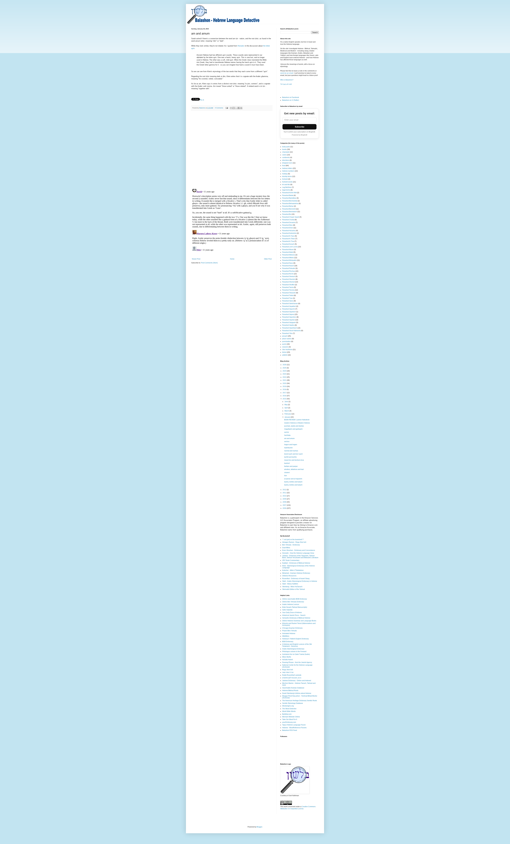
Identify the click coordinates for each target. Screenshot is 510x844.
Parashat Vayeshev (289, 317)
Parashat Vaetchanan (290, 303)
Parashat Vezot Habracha (291, 331)
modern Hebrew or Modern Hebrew (297, 423)
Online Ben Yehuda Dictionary (293, 602)
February (287, 414)
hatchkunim (288, 448)
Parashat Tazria (288, 287)
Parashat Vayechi (288, 309)
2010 (285, 496)
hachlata (287, 435)
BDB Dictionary (287, 641)
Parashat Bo (286, 214)
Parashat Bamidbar (289, 198)
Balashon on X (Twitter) (290, 100)
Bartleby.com (287, 714)
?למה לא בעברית (286, 84)
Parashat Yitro (287, 333)
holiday (285, 174)
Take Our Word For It (289, 719)
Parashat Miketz (288, 258)
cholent (287, 472)
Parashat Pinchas (288, 271)
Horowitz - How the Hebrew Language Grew (298, 553)
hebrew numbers (288, 171)
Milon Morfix (286, 657)
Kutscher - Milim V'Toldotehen (293, 570)
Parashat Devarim (288, 222)
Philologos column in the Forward (294, 651)
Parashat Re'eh (287, 274)
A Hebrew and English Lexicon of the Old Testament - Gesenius (297, 645)
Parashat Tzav (287, 298)
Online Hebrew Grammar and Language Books (299, 621)
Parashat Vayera (288, 314)
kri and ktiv (286, 184)
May (286, 405)
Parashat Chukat (288, 220)
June (286, 401)
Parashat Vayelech (289, 312)
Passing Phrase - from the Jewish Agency (297, 662)
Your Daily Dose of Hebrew (292, 612)
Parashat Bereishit (289, 209)
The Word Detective (289, 709)
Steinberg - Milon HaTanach (292, 587)
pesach (285, 336)
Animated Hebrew (288, 633)
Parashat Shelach (288, 276)
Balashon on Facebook (290, 97)
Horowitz (241, 46)
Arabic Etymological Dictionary (293, 649)
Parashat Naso (287, 263)
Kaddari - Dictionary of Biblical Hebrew (296, 563)
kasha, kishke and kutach (293, 482)
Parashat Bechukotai (289, 201)
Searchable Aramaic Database (293, 688)
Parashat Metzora (288, 255)
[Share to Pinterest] (241, 108)
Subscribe (299, 127)
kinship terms (287, 176)
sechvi (286, 432)
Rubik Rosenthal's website (291, 675)
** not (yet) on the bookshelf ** (293, 539)
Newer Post (196, 259)
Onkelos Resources (289, 576)
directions (285, 160)
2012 (285, 490)
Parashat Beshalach (289, 212)
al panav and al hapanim (293, 479)
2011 (285, 493)
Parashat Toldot (288, 295)
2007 (285, 505)
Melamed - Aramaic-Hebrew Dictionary (296, 573)
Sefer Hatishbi (287, 610)
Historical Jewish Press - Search (293, 615)
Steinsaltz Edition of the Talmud (293, 589)
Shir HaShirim (287, 349)
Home (232, 259)
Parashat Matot (287, 252)
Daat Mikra (286, 548)
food (283, 165)
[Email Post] (226, 108)
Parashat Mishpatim (289, 260)
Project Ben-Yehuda (289, 631)
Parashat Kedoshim (289, 233)
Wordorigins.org (288, 706)
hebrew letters (287, 168)
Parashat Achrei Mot (289, 193)
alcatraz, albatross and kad (294, 469)
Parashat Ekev (287, 225)
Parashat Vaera (287, 301)
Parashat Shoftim (288, 285)
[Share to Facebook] (238, 108)
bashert (287, 463)
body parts (286, 147)
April (286, 408)
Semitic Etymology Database (292, 703)
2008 (285, 502)
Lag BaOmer (286, 187)
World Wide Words (289, 711)
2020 (285, 383)
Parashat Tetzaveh (289, 293)
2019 (285, 386)
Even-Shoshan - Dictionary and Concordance (298, 550)
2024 (285, 371)
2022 (285, 377)
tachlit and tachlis (290, 457)
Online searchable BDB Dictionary (294, 599)
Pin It (202, 100)
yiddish (284, 355)
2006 (285, 508)
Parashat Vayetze (288, 320)
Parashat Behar (288, 206)
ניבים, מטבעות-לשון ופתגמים (291, 678)
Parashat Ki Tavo (288, 236)
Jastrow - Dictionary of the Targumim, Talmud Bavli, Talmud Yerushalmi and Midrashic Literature (300, 557)
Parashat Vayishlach (289, 328)
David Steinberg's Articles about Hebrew (296, 693)
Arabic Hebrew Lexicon (290, 604)
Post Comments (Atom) (209, 263)
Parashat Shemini (288, 279)
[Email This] (231, 108)
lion (285, 476)
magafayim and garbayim (293, 429)
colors (284, 155)
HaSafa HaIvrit (287, 660)
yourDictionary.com (289, 722)
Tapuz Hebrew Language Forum (294, 725)
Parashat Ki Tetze (288, 239)
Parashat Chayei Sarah (290, 217)
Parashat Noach (288, 266)
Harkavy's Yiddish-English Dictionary (295, 639)
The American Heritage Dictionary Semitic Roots (299, 701)
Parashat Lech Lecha (290, 247)
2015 (285, 399)
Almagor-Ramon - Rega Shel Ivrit (294, 542)
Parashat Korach (288, 244)
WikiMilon (285, 636)
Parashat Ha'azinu (289, 230)
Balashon (202, 108)
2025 (285, 368)
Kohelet (285, 179)
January (287, 417)
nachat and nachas (291, 451)
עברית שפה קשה (288, 672)
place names (287, 339)
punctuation (286, 341)
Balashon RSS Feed (289, 730)
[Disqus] (231, 149)
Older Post (268, 259)
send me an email (286, 73)
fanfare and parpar (291, 466)
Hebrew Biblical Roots (290, 690)
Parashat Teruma (288, 290)
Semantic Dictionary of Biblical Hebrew (296, 618)
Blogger (259, 827)
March (286, 411)
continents (286, 157)
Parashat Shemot (288, 282)
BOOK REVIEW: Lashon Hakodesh (296, 420)
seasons (285, 347)
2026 (285, 365)
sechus (286, 441)
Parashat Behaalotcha (290, 203)
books (284, 149)
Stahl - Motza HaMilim (290, 584)
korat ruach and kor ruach (293, 454)
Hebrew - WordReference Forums (294, 728)
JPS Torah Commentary (290, 560)
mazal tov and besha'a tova (294, 460)
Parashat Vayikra (288, 325)
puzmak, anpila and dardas (294, 426)
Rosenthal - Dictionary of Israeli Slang (295, 578)
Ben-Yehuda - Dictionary (291, 545)
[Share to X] (236, 108)
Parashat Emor (287, 228)
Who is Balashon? (286, 80)
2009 (285, 499)
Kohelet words (287, 182)
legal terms (286, 190)
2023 (285, 374)
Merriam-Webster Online (291, 717)
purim (284, 344)
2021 (285, 380)
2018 (285, 389)
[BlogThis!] (233, 108)
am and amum (289, 438)
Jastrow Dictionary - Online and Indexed (296, 680)
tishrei (284, 352)
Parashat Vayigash (289, 322)
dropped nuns (287, 163)
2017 (285, 393)
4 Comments (219, 108)
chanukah (285, 152)
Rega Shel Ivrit (287, 670)
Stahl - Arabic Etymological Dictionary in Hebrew (299, 581)
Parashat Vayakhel (289, 306)
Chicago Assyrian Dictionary (292, 628)
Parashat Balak (287, 195)
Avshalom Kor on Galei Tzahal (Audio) (296, 654)
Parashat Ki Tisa (288, 241)
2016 (285, 396)
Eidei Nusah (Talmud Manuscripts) (294, 607)
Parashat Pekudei (288, 268)
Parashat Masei (288, 249)
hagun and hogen (290, 444)
